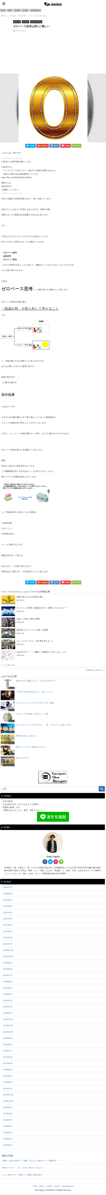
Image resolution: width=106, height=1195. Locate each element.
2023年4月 (7, 894)
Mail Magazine (35, 10)
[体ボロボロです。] (53, 761)
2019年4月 (7, 1070)
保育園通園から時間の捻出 (94, 670)
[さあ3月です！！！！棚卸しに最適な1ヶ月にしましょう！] (53, 655)
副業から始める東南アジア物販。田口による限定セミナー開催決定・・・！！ (33, 1161)
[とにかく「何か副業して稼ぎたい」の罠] (53, 717)
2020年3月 (7, 1000)
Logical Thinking (36, 21)
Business (25, 21)
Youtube (17, 10)
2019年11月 (8, 1026)
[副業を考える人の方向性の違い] (53, 600)
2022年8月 (7, 906)
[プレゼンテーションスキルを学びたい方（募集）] (53, 706)
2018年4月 (7, 1139)
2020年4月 (7, 994)
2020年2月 (7, 1007)
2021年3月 (7, 938)
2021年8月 (7, 919)
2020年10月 (8, 956)
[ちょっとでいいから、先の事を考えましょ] (53, 644)
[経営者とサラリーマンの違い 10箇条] (53, 633)
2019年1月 (7, 1088)
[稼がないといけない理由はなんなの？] (53, 750)
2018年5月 (7, 1132)
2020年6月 (7, 982)
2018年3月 (7, 1145)
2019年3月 (7, 1076)
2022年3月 (7, 912)
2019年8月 (7, 1044)
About (10, 10)
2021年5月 (7, 925)
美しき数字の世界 (9, 665)
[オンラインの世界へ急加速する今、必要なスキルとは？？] (53, 611)
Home (3, 10)
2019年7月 (7, 1051)
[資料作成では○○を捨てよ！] (53, 739)
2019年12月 (8, 1019)
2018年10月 (8, 1101)
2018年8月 (7, 1114)
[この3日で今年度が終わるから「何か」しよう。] (53, 695)
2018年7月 (7, 1120)
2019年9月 (7, 1038)
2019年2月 (7, 1082)
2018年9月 (7, 1107)
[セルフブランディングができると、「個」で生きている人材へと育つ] (53, 728)
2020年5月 (7, 988)
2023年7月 (7, 887)
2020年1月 (7, 1013)
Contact (25, 10)
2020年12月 (8, 950)
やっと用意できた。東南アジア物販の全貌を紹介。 (23, 1175)
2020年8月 (7, 969)
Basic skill (17, 21)
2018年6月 (7, 1126)
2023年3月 (7, 900)
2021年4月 (7, 931)
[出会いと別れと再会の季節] (53, 622)
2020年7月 (7, 975)
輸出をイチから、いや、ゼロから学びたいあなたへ (23, 1168)
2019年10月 (8, 1032)
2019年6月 (7, 1057)
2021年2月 (7, 944)
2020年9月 (7, 963)
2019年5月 (7, 1063)
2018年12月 (8, 1095)
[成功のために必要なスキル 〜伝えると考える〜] (53, 684)
